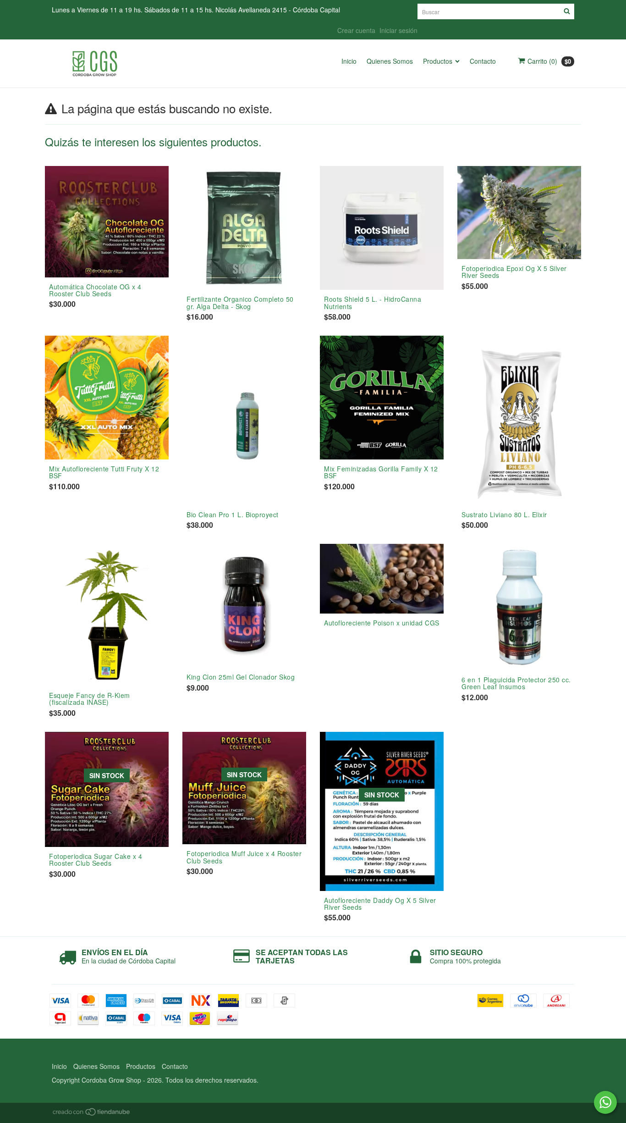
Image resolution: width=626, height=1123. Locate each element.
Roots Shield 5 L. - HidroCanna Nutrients (372, 302)
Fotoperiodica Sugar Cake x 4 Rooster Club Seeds (95, 860)
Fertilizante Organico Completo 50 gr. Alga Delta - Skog (240, 302)
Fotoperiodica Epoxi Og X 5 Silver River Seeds (514, 272)
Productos (437, 61)
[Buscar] (567, 11)
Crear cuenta (356, 30)
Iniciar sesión (398, 30)
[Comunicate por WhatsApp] (605, 1102)
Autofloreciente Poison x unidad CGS (381, 622)
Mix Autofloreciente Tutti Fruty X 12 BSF (104, 472)
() (549, 61)
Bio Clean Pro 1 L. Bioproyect (233, 514)
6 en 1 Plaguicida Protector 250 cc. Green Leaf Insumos (516, 683)
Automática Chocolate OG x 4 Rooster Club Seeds (95, 290)
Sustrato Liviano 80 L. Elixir (504, 514)
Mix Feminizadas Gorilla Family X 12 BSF (381, 472)
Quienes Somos (390, 61)
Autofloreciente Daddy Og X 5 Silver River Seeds (380, 904)
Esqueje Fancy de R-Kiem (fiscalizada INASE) (89, 699)
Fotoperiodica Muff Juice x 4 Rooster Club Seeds (244, 857)
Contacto (483, 61)
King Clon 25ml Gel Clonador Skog (241, 676)
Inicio (349, 61)
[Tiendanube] (92, 1113)
